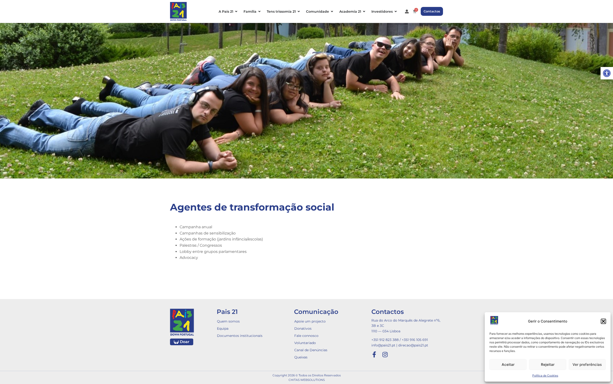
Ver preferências (587, 364)
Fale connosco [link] (306, 336)
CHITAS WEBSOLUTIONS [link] (307, 380)
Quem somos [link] (228, 321)
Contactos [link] (387, 312)
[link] (607, 73)
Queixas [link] (300, 357)
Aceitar (508, 364)
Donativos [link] (303, 328)
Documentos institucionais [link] (239, 336)
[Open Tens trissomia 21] (298, 11)
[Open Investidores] (395, 11)
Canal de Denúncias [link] (310, 350)
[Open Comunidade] (332, 11)
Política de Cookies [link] (545, 375)
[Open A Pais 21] (236, 11)
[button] (603, 321)
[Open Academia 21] (364, 11)
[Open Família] (259, 11)
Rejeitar (548, 364)
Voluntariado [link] (305, 343)
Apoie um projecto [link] (310, 321)
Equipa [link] (222, 328)
